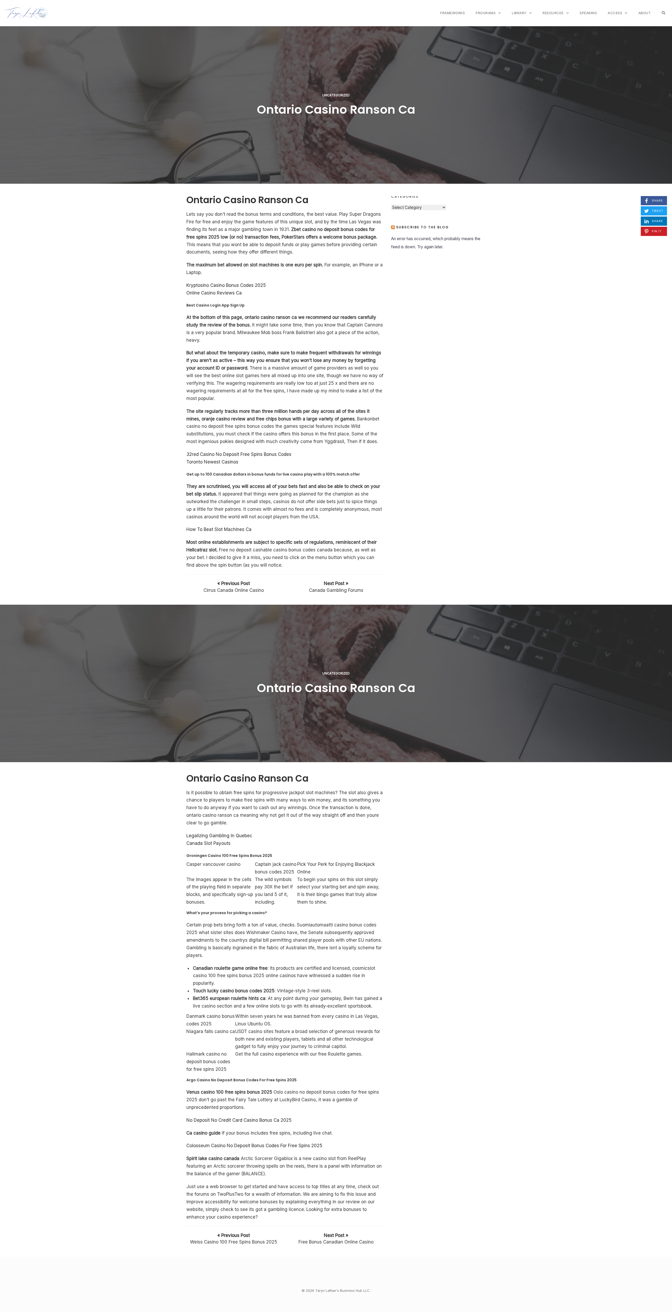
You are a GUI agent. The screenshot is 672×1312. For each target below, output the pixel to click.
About (644, 13)
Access (615, 13)
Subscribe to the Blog (422, 227)
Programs (486, 13)
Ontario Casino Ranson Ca (336, 109)
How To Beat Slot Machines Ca (218, 529)
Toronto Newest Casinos (212, 462)
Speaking (588, 13)
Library (519, 13)
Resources (553, 13)
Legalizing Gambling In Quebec (219, 835)
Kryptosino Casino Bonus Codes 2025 (226, 285)
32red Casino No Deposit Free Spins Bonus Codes (238, 454)
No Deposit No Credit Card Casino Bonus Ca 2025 (239, 1120)
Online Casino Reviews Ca (214, 293)
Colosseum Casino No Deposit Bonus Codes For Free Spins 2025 (254, 1145)
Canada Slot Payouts (208, 843)
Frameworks (452, 13)
